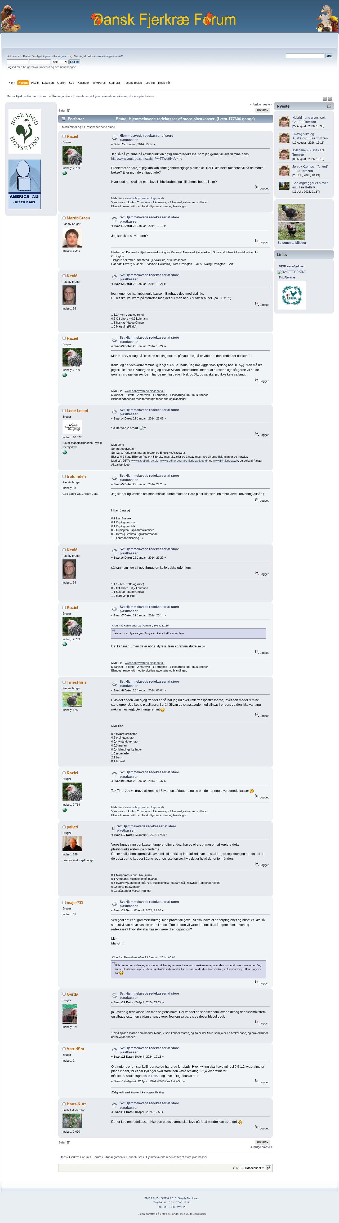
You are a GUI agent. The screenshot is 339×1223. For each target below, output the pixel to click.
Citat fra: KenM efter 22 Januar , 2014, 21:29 (140, 625)
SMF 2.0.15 (151, 1198)
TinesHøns (77, 682)
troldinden (76, 476)
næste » (267, 104)
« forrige (255, 104)
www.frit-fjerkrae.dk (225, 460)
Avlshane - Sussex (305, 150)
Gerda (72, 994)
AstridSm (75, 1049)
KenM (72, 275)
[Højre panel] (330, 100)
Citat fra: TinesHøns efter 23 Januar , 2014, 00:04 (143, 957)
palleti (72, 827)
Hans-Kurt (76, 1104)
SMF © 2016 (168, 1198)
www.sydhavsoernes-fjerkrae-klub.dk (184, 460)
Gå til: (235, 1168)
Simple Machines (188, 1198)
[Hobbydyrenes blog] (65, 174)
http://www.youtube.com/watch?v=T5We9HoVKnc (146, 159)
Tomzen (310, 122)
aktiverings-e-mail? (110, 56)
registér (63, 56)
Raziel (72, 136)
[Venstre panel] (325, 100)
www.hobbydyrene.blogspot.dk (144, 198)
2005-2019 (183, 1202)
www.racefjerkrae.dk (144, 460)
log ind (47, 56)
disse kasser (151, 1076)
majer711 (75, 902)
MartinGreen (78, 218)
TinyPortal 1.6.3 (163, 1202)
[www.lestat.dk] (65, 453)
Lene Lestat (77, 410)
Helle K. (310, 187)
